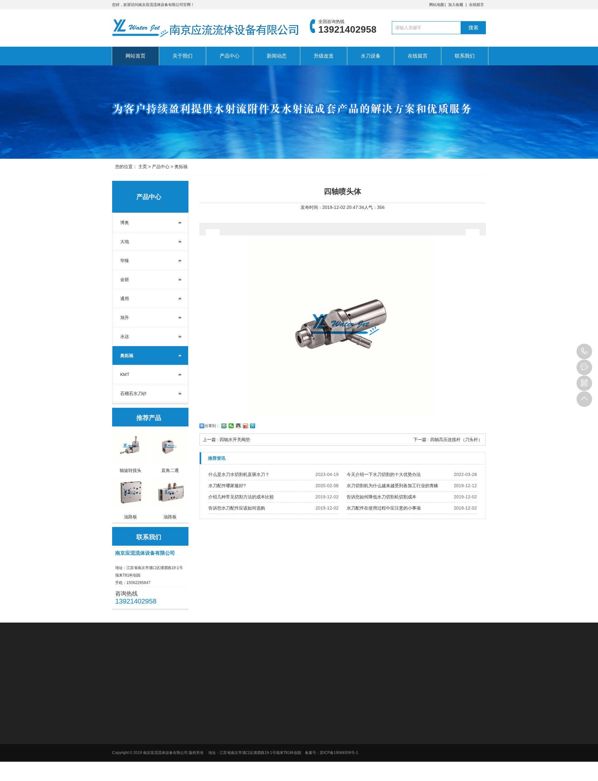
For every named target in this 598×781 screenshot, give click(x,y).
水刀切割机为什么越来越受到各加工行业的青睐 (392, 485)
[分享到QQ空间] (224, 425)
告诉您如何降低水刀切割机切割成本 (381, 496)
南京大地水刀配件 (244, 664)
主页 (142, 166)
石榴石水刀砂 (133, 393)
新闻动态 (277, 56)
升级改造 (324, 56)
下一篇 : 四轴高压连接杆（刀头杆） (447, 439)
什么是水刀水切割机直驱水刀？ (238, 474)
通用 (124, 298)
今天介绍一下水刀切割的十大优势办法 (384, 474)
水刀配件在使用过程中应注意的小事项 (384, 508)
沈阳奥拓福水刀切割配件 (335, 664)
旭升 (124, 317)
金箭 (124, 279)
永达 (124, 336)
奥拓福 (180, 166)
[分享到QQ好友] (238, 425)
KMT (125, 374)
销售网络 (303, 720)
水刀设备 (371, 56)
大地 (124, 241)
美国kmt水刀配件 (207, 664)
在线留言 (476, 4)
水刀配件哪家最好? (227, 485)
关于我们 (182, 56)
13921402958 (584, 351)
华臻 (124, 260)
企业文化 (303, 704)
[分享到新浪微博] (245, 425)
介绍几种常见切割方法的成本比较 (241, 496)
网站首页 (135, 56)
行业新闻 (431, 704)
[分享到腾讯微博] (252, 425)
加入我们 (303, 712)
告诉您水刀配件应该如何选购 (236, 508)
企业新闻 (431, 712)
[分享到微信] (231, 425)
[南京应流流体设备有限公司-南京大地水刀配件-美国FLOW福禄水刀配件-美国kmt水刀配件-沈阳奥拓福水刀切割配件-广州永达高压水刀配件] (205, 29)
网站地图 (436, 4)
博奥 (124, 222)
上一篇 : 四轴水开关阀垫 (226, 439)
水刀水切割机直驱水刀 (286, 664)
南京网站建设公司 (380, 664)
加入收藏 (455, 4)
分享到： (212, 426)
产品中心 (230, 56)
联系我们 (465, 56)
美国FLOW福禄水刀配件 (162, 664)
